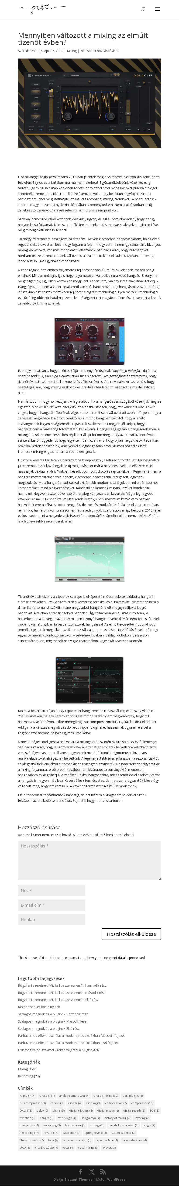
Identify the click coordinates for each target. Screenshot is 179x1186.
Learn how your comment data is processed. (111, 957)
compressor (142, 1103)
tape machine (107, 1140)
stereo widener (123, 1133)
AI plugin (27, 1096)
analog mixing (106, 1096)
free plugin (67, 1118)
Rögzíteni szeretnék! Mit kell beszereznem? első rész (58, 999)
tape (53, 1140)
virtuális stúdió (46, 1148)
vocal (67, 1148)
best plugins (133, 1096)
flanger (46, 1118)
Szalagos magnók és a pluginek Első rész (48, 1028)
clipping (93, 1103)
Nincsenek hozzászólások (99, 50)
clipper (74, 1103)
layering (142, 1118)
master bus (29, 1125)
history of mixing (117, 1118)
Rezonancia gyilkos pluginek (39, 1007)
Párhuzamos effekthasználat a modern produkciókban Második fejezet (71, 1035)
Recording (25, 1076)
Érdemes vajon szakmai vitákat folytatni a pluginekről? (58, 1050)
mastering (52, 1125)
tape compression (77, 1140)
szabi (33, 50)
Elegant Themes (78, 1179)
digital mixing (108, 1111)
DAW (26, 1111)
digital (58, 1111)
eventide (27, 1118)
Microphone (75, 1125)
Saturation (71, 1133)
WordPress (116, 1179)
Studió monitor (32, 1140)
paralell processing (123, 1125)
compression (116, 1103)
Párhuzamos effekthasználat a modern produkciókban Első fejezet (68, 1043)
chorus (56, 1103)
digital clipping (81, 1111)
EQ (154, 1111)
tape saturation (134, 1140)
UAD (25, 1148)
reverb (51, 1133)
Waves (109, 1148)
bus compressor (33, 1103)
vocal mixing (88, 1148)
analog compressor (74, 1096)
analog (47, 1096)
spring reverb (96, 1133)
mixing (97, 1125)
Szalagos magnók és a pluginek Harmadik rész (53, 1014)
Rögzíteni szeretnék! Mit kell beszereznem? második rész (61, 992)
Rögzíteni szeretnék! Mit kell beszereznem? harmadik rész (62, 985)
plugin (149, 1125)
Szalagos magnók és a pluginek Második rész (52, 1021)
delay (42, 1111)
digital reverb (134, 1111)
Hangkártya (90, 1118)
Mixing (72, 50)
